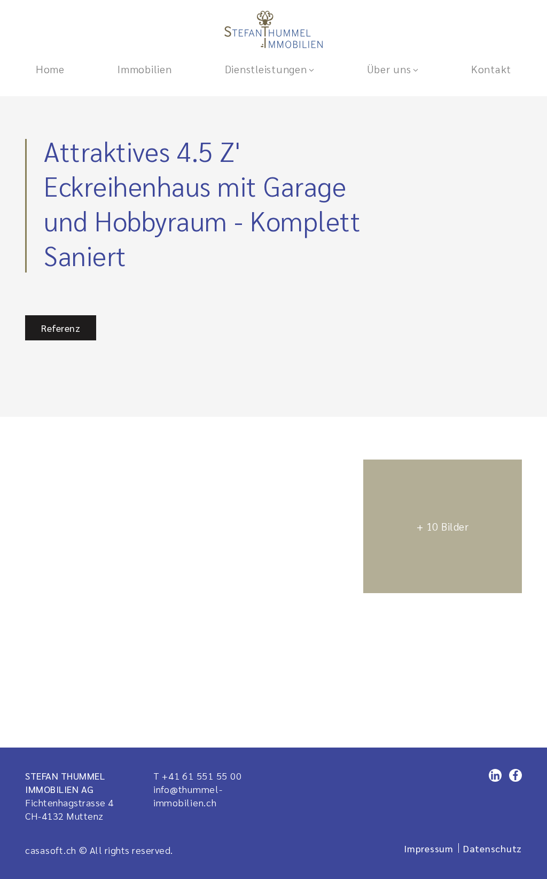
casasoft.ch (50, 850)
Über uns (389, 69)
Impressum (429, 848)
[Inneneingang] (442, 526)
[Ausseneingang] (442, 382)
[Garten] (189, 454)
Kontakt (491, 69)
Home (50, 69)
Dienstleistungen (266, 69)
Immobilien (144, 69)
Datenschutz (492, 848)
